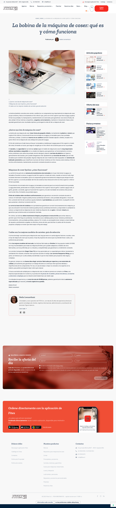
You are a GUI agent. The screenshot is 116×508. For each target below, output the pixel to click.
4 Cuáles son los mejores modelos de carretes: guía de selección (27, 106)
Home (37, 18)
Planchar (46, 482)
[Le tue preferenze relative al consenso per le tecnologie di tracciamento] (113, 505)
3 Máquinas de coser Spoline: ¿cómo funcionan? (23, 104)
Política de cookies (16, 463)
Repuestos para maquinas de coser (54, 452)
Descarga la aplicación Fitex (19, 448)
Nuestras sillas (48, 486)
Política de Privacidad (17, 459)
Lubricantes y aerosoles (51, 474)
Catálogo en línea (16, 452)
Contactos (109, 2)
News (41, 18)
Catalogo (103, 2)
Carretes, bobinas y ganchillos (52, 463)
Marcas (46, 448)
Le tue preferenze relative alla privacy (67, 502)
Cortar (45, 455)
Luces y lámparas (49, 470)
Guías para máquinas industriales (54, 467)
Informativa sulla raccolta (45, 502)
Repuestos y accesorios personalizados (55, 478)
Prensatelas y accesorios (51, 459)
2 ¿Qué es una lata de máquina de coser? (21, 102)
